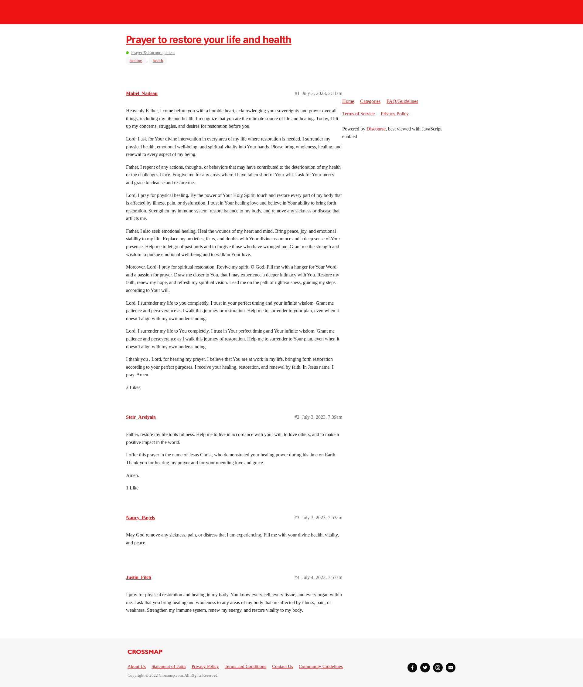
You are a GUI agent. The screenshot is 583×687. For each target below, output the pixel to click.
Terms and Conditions (245, 666)
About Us (137, 666)
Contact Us (282, 666)
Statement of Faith (169, 666)
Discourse (376, 128)
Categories (370, 101)
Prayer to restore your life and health (209, 40)
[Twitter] (425, 667)
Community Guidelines (321, 666)
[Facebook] (412, 667)
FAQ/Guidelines (402, 101)
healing (136, 60)
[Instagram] (438, 667)
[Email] (450, 667)
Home (348, 101)
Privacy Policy (395, 113)
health (158, 60)
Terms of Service (358, 113)
